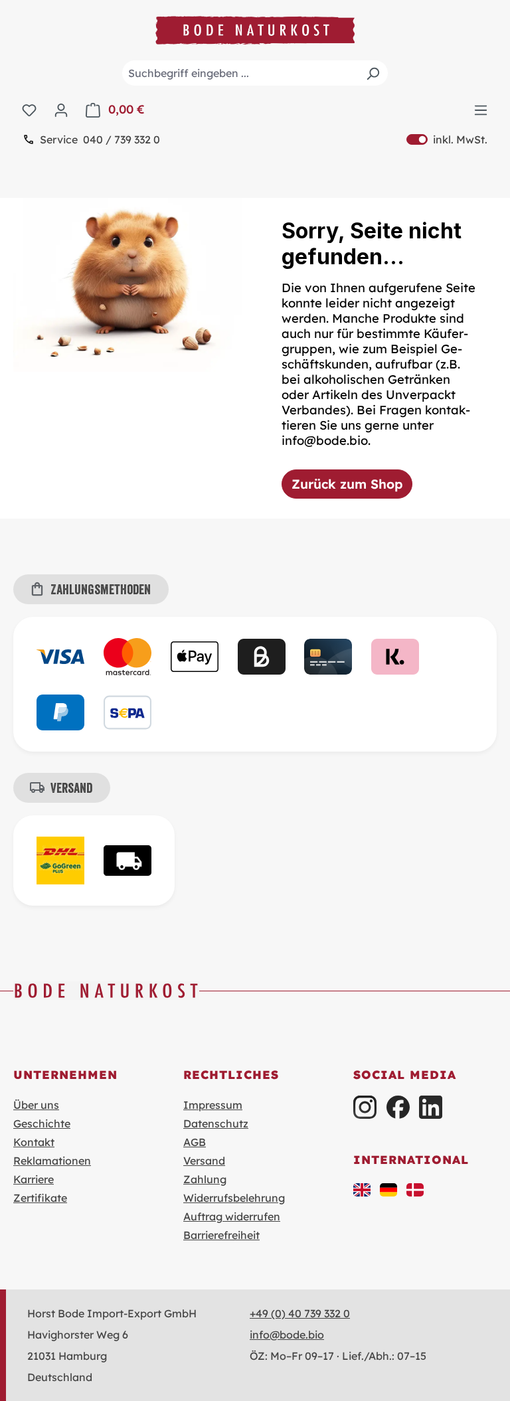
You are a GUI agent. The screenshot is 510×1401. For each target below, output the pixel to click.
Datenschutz (215, 1123)
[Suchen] (372, 73)
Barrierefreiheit (221, 1235)
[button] (362, 1188)
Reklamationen (52, 1160)
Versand (204, 1160)
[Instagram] (365, 1107)
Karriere (33, 1179)
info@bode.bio (287, 1334)
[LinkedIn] (430, 1107)
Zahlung (204, 1179)
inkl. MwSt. (446, 139)
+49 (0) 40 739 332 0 (300, 1313)
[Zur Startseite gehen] (255, 30)
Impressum (212, 1105)
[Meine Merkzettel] (29, 109)
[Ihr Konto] (61, 109)
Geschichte (41, 1123)
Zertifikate (40, 1197)
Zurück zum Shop (347, 484)
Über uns (36, 1105)
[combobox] (255, 73)
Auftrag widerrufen (231, 1216)
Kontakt (33, 1142)
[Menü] (481, 109)
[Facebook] (398, 1107)
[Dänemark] (415, 1188)
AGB (194, 1142)
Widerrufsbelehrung (234, 1197)
